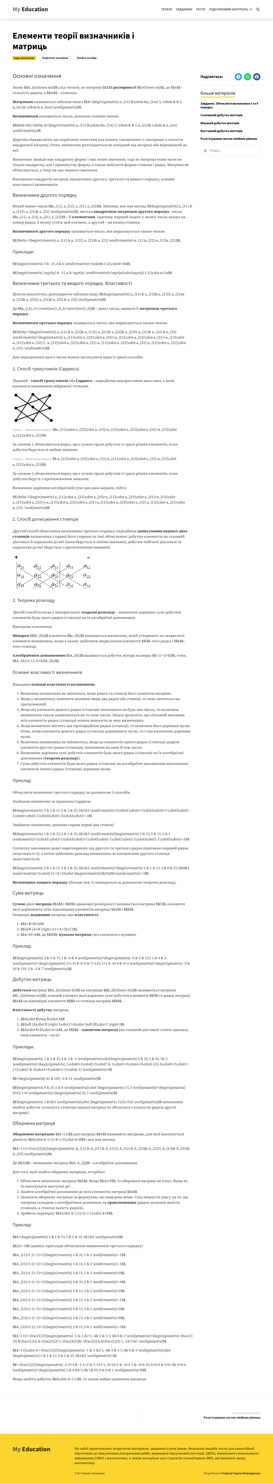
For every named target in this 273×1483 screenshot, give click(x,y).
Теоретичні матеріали (55, 58)
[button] (258, 9)
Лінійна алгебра (87, 58)
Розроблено (232, 1473)
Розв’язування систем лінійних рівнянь (228, 139)
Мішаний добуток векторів (219, 123)
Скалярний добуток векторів (221, 115)
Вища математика (24, 58)
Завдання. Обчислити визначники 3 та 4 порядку (229, 105)
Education (30, 9)
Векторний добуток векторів (221, 131)
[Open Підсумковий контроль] (251, 9)
